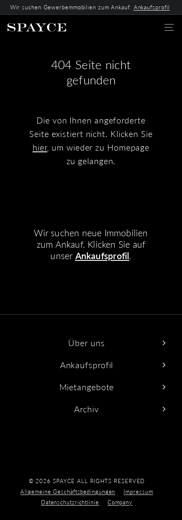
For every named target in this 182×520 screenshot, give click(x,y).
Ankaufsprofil (152, 7)
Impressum (138, 491)
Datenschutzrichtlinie (70, 502)
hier (40, 147)
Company (120, 502)
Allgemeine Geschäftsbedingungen (67, 491)
